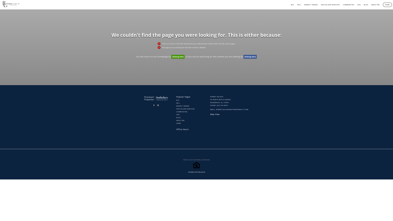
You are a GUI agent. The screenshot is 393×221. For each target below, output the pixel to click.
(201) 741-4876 (222, 105)
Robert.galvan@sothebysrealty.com (232, 109)
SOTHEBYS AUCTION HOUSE (196, 172)
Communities (348, 5)
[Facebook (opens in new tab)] (154, 105)
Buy (292, 5)
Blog (366, 5)
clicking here (178, 56)
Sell (299, 5)
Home (387, 5)
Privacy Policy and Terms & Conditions (196, 160)
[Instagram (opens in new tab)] (158, 105)
